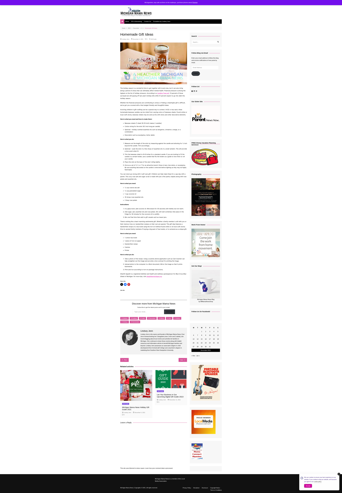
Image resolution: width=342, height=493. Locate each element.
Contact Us (147, 21)
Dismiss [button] (195, 2)
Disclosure (205, 488)
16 (206, 339)
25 (214, 343)
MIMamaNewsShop (206, 301)
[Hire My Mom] (205, 243)
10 (210, 335)
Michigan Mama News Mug (205, 299)
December (152, 318)
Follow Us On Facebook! (200, 311)
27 (193, 346)
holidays (125, 322)
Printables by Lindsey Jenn (161, 21)
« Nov (193, 355)
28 (197, 346)
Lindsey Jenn (125, 39)
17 (210, 339)
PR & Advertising (136, 21)
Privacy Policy (187, 488)
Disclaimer (196, 488)
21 (197, 343)
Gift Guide (153, 39)
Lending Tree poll (163, 93)
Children (125, 318)
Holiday (178, 318)
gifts (169, 318)
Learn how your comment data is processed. (159, 468)
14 (197, 339)
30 (206, 346)
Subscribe (169, 312)
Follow (196, 73)
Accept (308, 486)
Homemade (135, 322)
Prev (125, 360)
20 (193, 343)
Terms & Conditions (216, 490)
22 (201, 343)
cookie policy (318, 481)
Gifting (162, 318)
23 (206, 343)
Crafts (143, 318)
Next (181, 360)
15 (201, 339)
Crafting (134, 318)
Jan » (198, 355)
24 (210, 343)
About (127, 21)
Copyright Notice (215, 488)
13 (193, 339)
